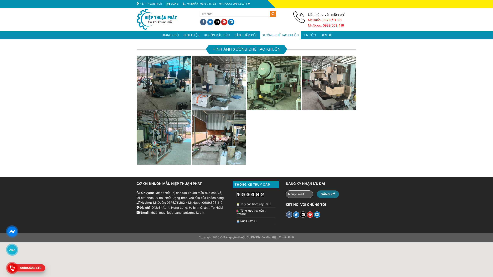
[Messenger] (12, 231)
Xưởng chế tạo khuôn (280, 35)
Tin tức (309, 35)
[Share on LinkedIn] (231, 22)
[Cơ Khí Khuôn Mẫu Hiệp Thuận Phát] (165, 19)
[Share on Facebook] (203, 22)
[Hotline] (12, 268)
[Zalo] (12, 249)
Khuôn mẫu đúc (217, 35)
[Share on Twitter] (210, 22)
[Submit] (273, 14)
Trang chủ (170, 35)
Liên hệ (326, 35)
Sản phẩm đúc (246, 35)
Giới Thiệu (192, 35)
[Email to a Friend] (217, 22)
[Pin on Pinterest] (224, 22)
